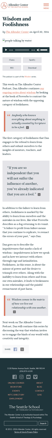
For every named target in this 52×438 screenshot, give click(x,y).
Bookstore (16, 387)
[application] (26, 50)
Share (15, 349)
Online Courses (16, 383)
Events (16, 391)
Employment (16, 398)
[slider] (44, 49)
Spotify (32, 60)
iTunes (12, 60)
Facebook (15, 377)
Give (39, 394)
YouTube (29, 377)
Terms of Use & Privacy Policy (26, 432)
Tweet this (27, 127)
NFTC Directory (16, 394)
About (39, 383)
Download (32, 68)
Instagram (22, 377)
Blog (39, 387)
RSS (11, 68)
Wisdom (27, 76)
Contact (39, 391)
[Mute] (38, 50)
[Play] (6, 50)
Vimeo (36, 377)
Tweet (22, 349)
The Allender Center (17, 32)
